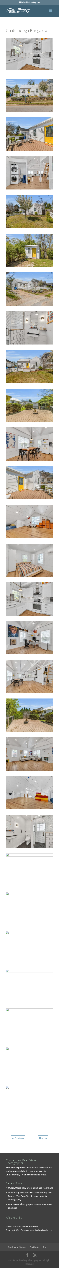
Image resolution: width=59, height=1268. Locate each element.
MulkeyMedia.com (44, 1230)
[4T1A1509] (29, 150)
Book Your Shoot (17, 1247)
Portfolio (34, 1247)
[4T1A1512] (29, 266)
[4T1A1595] (29, 964)
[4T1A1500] (29, 383)
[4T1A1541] (29, 693)
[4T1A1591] (29, 344)
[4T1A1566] (29, 460)
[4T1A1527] (29, 422)
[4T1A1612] (29, 538)
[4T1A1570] (29, 654)
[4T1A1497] (29, 1119)
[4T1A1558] (29, 615)
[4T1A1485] (29, 111)
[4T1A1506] (29, 499)
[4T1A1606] (29, 576)
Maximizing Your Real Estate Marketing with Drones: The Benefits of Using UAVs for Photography (30, 1196)
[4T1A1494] (29, 305)
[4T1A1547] (29, 886)
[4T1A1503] (29, 228)
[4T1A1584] (29, 189)
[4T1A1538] (29, 1002)
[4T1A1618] (29, 809)
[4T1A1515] (29, 1080)
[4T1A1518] (29, 1041)
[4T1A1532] (29, 770)
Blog (45, 1247)
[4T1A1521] (29, 925)
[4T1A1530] (29, 731)
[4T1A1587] (29, 848)
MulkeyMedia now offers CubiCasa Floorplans (30, 1187)
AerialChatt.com (30, 1226)
